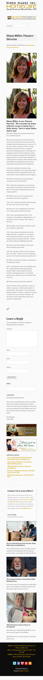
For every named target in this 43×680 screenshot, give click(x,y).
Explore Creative (24, 671)
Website (8, 367)
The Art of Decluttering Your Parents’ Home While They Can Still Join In (19, 458)
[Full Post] (35, 540)
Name (8, 350)
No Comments (14, 47)
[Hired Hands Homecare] (21, 10)
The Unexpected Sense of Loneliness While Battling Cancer (19, 463)
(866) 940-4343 (14, 502)
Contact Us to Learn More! (20, 491)
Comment (9, 329)
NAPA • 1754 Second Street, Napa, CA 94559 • (20, 650)
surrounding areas (25, 508)
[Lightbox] (33, 540)
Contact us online (28, 499)
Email (8, 358)
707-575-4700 (26, 656)
